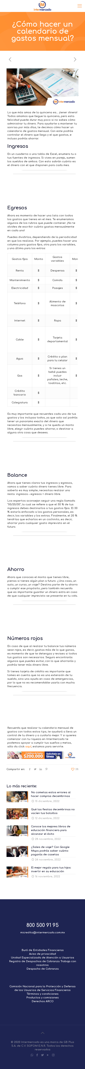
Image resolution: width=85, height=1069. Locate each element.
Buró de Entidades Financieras (43, 950)
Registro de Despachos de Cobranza (34, 961)
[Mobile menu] (79, 6)
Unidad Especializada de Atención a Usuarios (42, 957)
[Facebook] (37, 1055)
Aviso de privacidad (42, 954)
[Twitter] (43, 1055)
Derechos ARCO (43, 1001)
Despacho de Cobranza (42, 968)
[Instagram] (53, 1055)
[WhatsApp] (32, 1055)
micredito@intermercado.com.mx (42, 932)
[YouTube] (48, 1055)
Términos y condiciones (43, 994)
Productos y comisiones (42, 997)
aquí (28, 746)
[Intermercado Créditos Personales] (42, 6)
